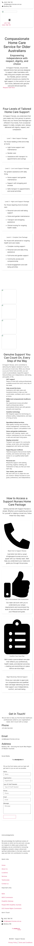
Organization (7, 778)
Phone (5, 790)
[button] (9, 20)
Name (5, 771)
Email (5, 797)
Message (6, 803)
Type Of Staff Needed (10, 784)
